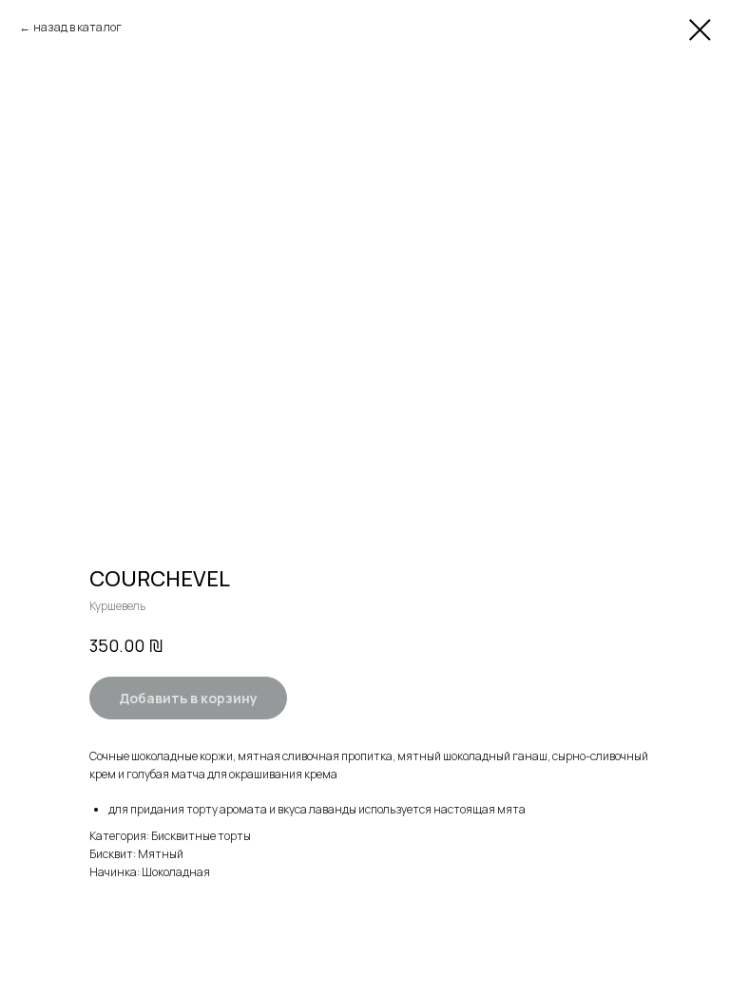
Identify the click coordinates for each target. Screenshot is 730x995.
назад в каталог (77, 27)
